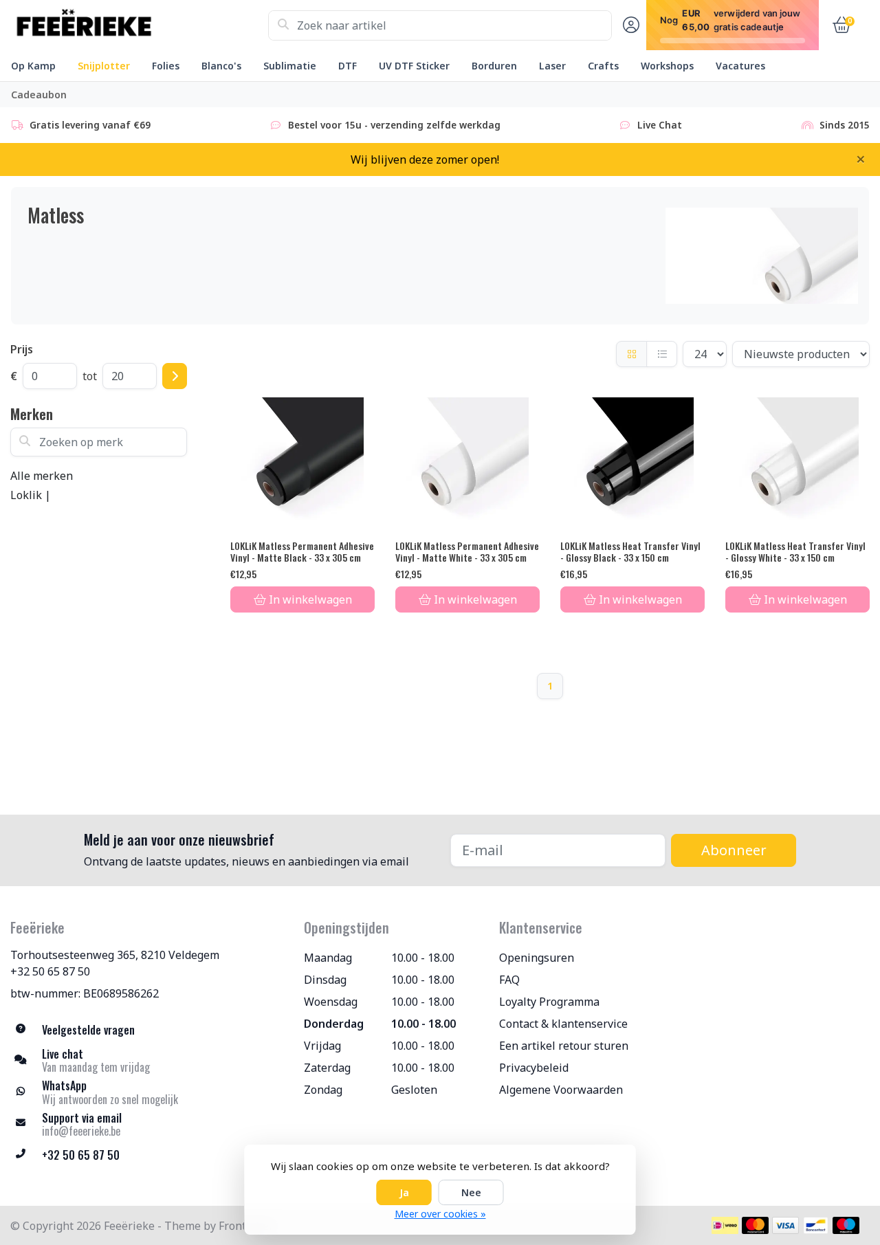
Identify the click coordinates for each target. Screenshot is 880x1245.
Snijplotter (104, 65)
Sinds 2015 (845, 124)
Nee (471, 1192)
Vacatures (740, 65)
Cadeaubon (39, 94)
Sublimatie (289, 65)
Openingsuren (536, 957)
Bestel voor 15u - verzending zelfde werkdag (394, 124)
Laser (552, 65)
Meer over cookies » (440, 1213)
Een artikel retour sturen (563, 1045)
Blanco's (221, 65)
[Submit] (174, 376)
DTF (347, 65)
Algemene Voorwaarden (561, 1089)
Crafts (603, 65)
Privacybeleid (534, 1067)
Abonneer (734, 850)
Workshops (667, 65)
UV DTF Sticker (414, 65)
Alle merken (41, 475)
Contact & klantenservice (563, 1023)
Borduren (494, 65)
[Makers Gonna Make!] (139, 25)
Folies (165, 65)
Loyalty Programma (549, 1001)
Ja (404, 1192)
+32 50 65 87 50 (50, 971)
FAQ (509, 979)
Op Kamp (33, 65)
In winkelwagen (310, 599)
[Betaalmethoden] (725, 1225)
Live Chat (659, 124)
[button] (629, 25)
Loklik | (30, 495)
